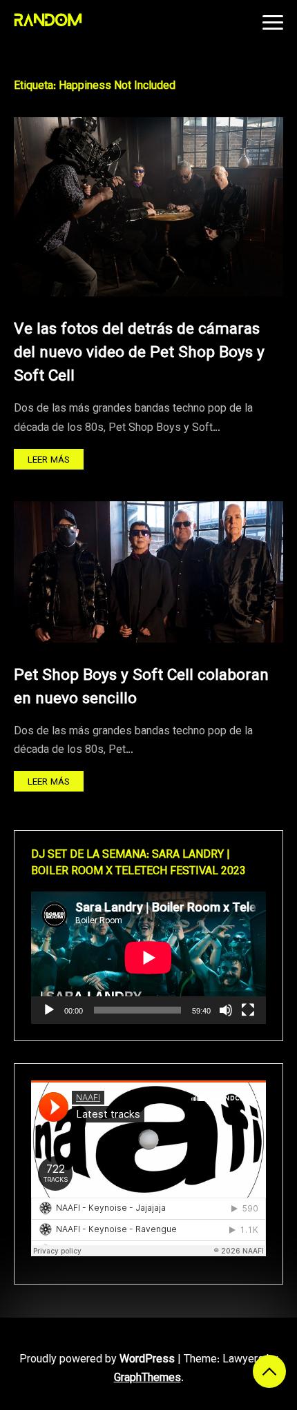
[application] (148, 957)
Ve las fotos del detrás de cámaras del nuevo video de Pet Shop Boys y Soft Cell (139, 353)
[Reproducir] (49, 1010)
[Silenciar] (226, 1010)
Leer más (49, 460)
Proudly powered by (97, 1360)
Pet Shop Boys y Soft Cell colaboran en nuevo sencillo (141, 688)
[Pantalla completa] (248, 1010)
